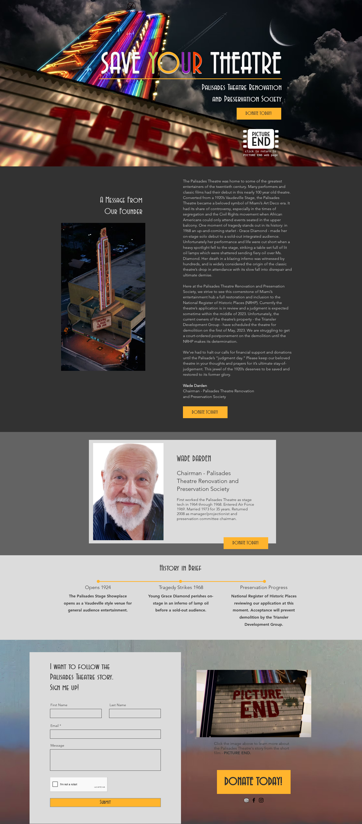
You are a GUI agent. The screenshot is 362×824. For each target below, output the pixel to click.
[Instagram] (261, 800)
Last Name (118, 705)
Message (57, 745)
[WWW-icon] (246, 800)
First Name (58, 705)
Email (54, 725)
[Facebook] (254, 800)
